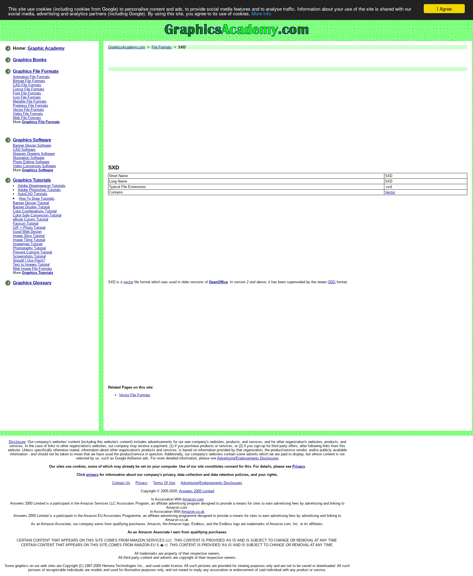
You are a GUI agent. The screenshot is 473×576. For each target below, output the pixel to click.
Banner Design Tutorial (31, 203)
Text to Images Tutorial (31, 264)
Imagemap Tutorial (27, 244)
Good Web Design (27, 232)
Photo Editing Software (31, 162)
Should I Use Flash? (29, 260)
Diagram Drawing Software (34, 154)
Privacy (298, 466)
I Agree (444, 8)
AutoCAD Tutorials (32, 194)
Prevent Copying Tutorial (32, 252)
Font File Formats (27, 93)
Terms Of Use (164, 483)
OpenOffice (218, 282)
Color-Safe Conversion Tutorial (37, 215)
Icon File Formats (27, 97)
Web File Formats (27, 118)
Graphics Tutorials (32, 180)
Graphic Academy (46, 48)
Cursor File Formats (28, 89)
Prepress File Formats (30, 105)
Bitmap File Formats (29, 81)
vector (128, 282)
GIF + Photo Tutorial (29, 227)
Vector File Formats (28, 110)
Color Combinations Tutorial (35, 211)
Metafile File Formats (30, 101)
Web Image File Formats (32, 269)
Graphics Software (32, 140)
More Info (261, 13)
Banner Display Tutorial (31, 207)
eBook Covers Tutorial (30, 219)
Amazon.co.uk (192, 512)
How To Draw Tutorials (36, 198)
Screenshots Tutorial (29, 256)
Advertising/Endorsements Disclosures (248, 458)
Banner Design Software (32, 145)
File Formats (162, 47)
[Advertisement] (272, 117)
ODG (332, 282)
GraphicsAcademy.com (126, 47)
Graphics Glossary (32, 282)
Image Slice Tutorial (29, 236)
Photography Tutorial (29, 248)
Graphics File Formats (36, 71)
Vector (390, 192)
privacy (92, 475)
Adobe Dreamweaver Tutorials (41, 186)
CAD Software (24, 149)
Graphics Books (30, 59)
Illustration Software (28, 158)
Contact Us (121, 483)
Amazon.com (193, 499)
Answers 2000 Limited (196, 491)
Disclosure (17, 442)
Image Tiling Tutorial (29, 240)
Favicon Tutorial (25, 223)
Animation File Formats (31, 77)
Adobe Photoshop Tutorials (39, 190)
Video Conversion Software (34, 166)
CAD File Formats (27, 85)
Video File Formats (28, 114)
